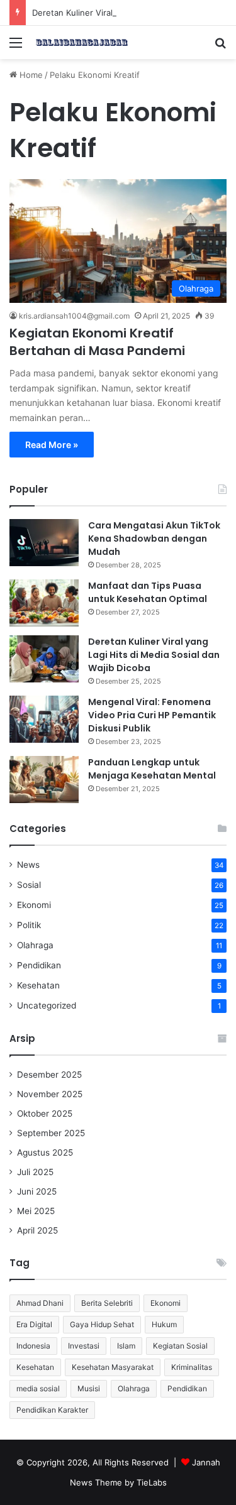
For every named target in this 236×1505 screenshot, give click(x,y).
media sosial (38, 1388)
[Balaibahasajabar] (81, 42)
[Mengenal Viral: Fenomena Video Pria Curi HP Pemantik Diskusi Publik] (44, 719)
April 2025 (37, 1230)
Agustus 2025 (45, 1152)
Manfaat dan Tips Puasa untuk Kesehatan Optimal (147, 592)
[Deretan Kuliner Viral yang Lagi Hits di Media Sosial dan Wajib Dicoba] (44, 658)
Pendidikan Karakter (52, 1410)
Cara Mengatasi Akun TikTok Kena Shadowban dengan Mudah (154, 538)
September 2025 (51, 1133)
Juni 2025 (37, 1191)
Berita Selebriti (107, 1303)
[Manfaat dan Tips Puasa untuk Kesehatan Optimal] (44, 603)
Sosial (29, 885)
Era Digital (34, 1324)
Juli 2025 (35, 1172)
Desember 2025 (49, 1075)
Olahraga (35, 945)
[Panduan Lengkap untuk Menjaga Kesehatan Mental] (44, 779)
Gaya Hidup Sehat (102, 1324)
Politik (29, 925)
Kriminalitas (191, 1367)
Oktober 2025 (44, 1113)
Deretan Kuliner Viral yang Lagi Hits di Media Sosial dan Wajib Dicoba (154, 654)
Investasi (83, 1345)
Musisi (88, 1388)
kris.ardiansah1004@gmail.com (74, 315)
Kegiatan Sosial (180, 1345)
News (28, 865)
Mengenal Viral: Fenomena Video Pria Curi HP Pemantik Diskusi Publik (152, 715)
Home (30, 75)
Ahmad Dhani (40, 1303)
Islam (126, 1345)
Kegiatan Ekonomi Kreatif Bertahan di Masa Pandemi (97, 341)
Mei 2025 (36, 1211)
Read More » (51, 444)
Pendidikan (39, 965)
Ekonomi (34, 905)
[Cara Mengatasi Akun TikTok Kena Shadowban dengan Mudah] (44, 542)
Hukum (164, 1324)
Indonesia (33, 1345)
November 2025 (49, 1094)
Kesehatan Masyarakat (113, 1367)
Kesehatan (38, 985)
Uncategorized (46, 1005)
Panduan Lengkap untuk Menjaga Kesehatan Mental (152, 769)
